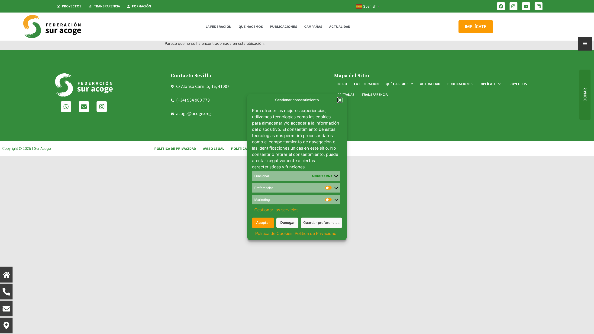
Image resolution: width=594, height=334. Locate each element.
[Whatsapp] (66, 106)
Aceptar (263, 222)
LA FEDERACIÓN (219, 26)
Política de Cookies (273, 233)
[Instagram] (513, 6)
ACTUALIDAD (339, 26)
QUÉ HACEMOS (251, 26)
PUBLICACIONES (283, 26)
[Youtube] (526, 6)
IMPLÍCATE (488, 84)
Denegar (287, 222)
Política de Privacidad (315, 233)
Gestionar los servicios (276, 209)
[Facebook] (501, 6)
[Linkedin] (538, 6)
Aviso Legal (213, 148)
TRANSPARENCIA (375, 94)
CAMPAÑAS (313, 26)
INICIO (342, 84)
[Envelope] (84, 106)
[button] (339, 100)
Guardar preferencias (321, 222)
